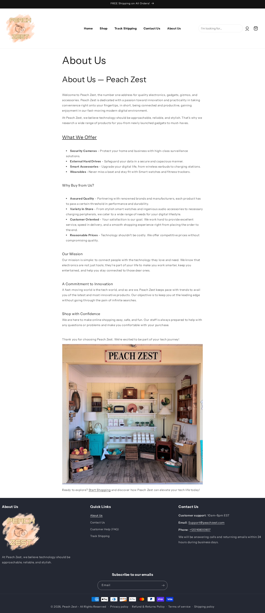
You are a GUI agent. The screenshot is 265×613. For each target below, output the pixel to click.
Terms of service (179, 606)
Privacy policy (119, 606)
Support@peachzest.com (206, 522)
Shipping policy (204, 606)
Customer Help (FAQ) (104, 529)
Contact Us (97, 522)
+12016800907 (200, 530)
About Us (96, 515)
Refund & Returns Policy (148, 606)
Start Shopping (100, 490)
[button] (255, 28)
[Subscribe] (163, 585)
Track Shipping (99, 536)
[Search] (260, 13)
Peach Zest (69, 606)
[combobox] (221, 28)
